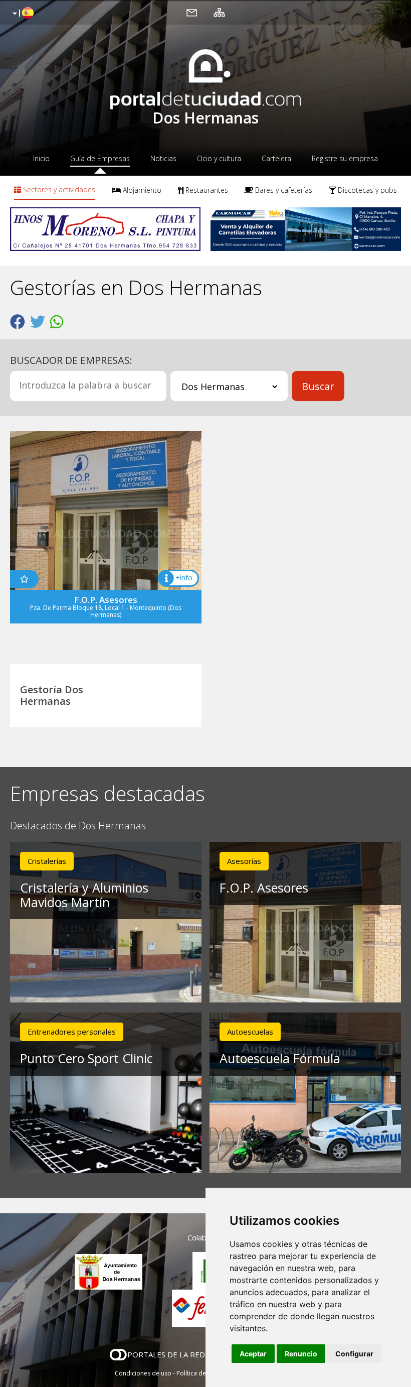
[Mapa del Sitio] (219, 12)
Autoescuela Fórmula (280, 1058)
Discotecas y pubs (366, 190)
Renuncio (301, 1353)
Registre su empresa (345, 158)
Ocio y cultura (219, 158)
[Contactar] (191, 12)
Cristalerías (47, 861)
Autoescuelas (250, 1032)
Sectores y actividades (58, 189)
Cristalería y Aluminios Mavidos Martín (84, 895)
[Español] (22, 13)
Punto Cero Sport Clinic (86, 1058)
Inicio (41, 158)
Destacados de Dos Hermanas (78, 826)
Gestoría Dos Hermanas (51, 695)
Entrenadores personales (72, 1032)
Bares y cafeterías (282, 190)
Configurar (354, 1353)
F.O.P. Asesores (264, 887)
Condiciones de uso (143, 1373)
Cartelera (276, 158)
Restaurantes (205, 190)
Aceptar (253, 1353)
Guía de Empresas (100, 158)
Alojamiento (141, 190)
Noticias (163, 158)
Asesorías (244, 861)
